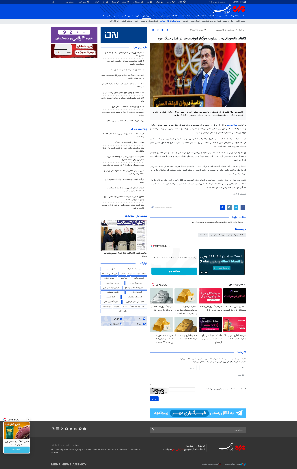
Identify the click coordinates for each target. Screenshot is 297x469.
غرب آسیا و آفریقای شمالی (170, 21)
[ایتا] (53, 429)
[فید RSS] (62, 429)
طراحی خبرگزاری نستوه (232, 464)
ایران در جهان (228, 21)
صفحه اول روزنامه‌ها (136, 216)
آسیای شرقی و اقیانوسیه (211, 21)
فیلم (124, 15)
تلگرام (180, 2)
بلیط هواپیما (110, 297)
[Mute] (206, 272)
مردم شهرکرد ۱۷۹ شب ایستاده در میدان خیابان (125, 120)
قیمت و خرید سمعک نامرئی (134, 306)
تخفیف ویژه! (16, 449)
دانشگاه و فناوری (200, 15)
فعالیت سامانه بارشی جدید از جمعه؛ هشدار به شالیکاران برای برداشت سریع (125, 158)
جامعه (182, 15)
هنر (226, 15)
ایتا (104, 2)
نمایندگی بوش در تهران (135, 301)
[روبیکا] (67, 429)
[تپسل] (152, 246)
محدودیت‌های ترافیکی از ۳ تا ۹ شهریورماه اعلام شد (123, 165)
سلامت (189, 15)
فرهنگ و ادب (234, 15)
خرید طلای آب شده (109, 273)
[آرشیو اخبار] (57, 429)
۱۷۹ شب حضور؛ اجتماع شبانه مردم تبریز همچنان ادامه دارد (122, 100)
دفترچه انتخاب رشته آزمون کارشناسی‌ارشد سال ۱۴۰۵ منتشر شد (123, 150)
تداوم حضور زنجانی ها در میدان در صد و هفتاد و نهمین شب (124, 54)
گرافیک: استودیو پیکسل (210, 464)
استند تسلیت (109, 278)
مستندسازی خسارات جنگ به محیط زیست (127, 69)
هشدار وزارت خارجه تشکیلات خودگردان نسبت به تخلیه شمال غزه (217, 222)
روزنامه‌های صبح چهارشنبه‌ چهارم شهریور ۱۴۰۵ (124, 253)
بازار (168, 15)
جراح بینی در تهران (134, 268)
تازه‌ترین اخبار (139, 48)
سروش (169, 2)
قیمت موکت (139, 278)
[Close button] (28, 419)
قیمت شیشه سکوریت (137, 273)
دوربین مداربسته (112, 283)
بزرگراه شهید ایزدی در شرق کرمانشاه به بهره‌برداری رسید (124, 181)
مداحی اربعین (136, 283)
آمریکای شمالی (126, 21)
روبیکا (114, 2)
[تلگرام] (84, 429)
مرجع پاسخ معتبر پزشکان (134, 287)
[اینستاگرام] (75, 429)
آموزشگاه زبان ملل (111, 301)
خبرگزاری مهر (232, 125)
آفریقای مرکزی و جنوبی (149, 21)
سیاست (155, 15)
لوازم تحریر (110, 268)
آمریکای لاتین (113, 21)
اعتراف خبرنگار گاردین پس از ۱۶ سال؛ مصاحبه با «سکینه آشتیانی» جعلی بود (125, 189)
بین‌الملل (146, 15)
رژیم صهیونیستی (217, 234)
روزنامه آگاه (123, 311)
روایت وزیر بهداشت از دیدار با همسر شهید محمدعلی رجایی (123, 114)
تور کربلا (124, 278)
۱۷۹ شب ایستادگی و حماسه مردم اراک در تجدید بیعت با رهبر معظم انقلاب (122, 77)
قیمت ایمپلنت (136, 292)
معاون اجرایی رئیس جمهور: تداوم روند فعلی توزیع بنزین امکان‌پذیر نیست (124, 198)
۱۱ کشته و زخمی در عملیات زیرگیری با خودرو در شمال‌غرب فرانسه (125, 63)
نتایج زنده (96, 2)
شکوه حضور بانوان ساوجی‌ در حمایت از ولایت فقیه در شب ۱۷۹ (123, 85)
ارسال (154, 398)
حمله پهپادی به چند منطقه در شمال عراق (128, 106)
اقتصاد (174, 15)
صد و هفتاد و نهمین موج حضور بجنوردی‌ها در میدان (123, 92)
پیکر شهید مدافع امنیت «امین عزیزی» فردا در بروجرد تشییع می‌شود (123, 207)
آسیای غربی (195, 21)
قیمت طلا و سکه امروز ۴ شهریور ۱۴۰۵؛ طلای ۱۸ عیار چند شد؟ (123, 135)
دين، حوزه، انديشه (215, 15)
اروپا (136, 21)
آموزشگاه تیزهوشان (134, 297)
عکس (130, 15)
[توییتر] (71, 429)
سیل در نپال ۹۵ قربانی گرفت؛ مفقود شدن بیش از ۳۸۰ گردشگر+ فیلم (124, 172)
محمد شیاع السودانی (236, 234)
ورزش (163, 15)
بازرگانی (54, 445)
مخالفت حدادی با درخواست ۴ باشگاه (129, 142)
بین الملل (241, 30)
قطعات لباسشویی (112, 292)
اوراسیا (185, 21)
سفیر (123, 273)
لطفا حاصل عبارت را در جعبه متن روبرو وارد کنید (226, 389)
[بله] (80, 429)
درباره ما (76, 445)
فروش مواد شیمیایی (111, 287)
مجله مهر (117, 15)
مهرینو (116, 306)
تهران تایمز (106, 306)
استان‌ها (138, 15)
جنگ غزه (203, 234)
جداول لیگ (83, 2)
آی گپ (157, 2)
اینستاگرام (137, 2)
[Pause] (202, 272)
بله (148, 2)
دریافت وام (174, 271)
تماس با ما (65, 445)
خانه (243, 15)
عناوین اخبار (240, 21)
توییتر (124, 2)
